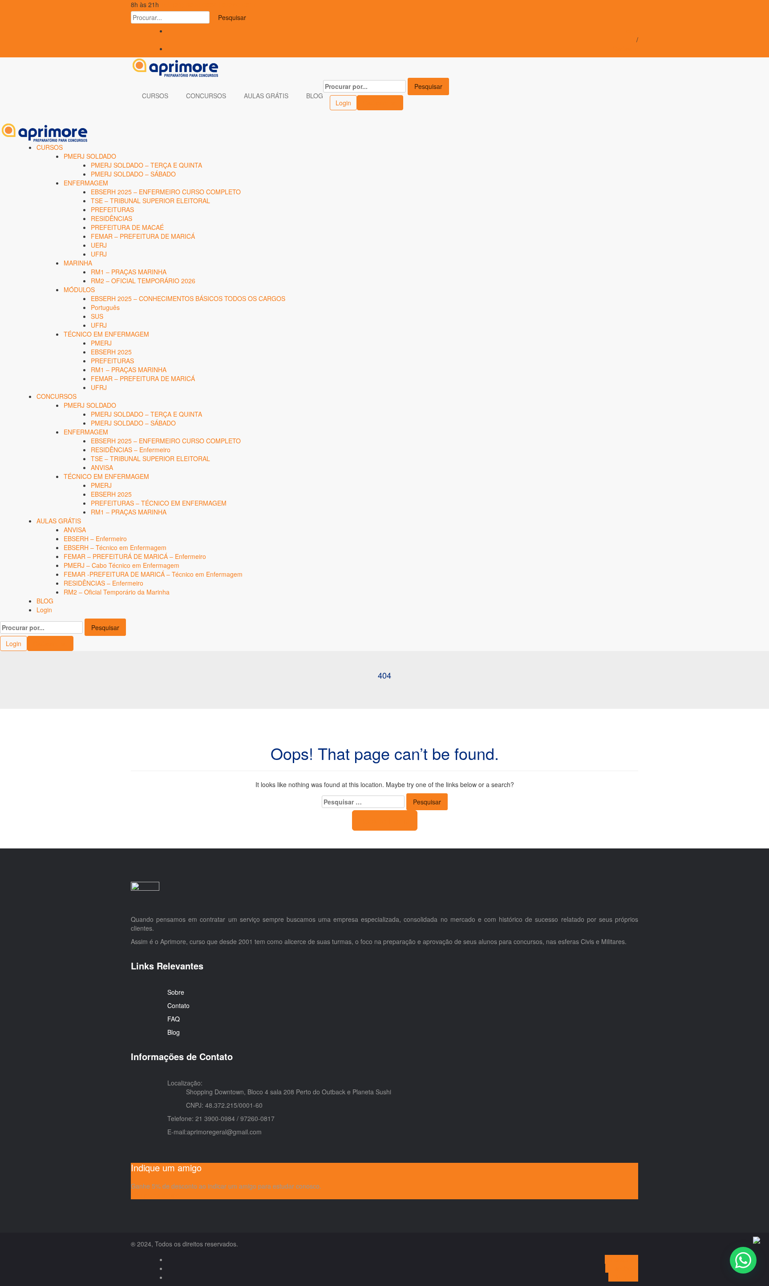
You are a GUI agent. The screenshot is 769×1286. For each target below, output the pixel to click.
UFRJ (99, 253)
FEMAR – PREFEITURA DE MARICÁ (143, 236)
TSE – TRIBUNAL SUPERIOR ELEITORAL (150, 200)
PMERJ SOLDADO (90, 156)
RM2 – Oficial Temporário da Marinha (117, 591)
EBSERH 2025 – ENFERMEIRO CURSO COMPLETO (166, 191)
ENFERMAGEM (86, 182)
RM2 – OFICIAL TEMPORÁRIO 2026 (143, 280)
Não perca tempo (155, 1194)
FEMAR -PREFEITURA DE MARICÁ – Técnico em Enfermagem (153, 574)
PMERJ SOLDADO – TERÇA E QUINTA (146, 165)
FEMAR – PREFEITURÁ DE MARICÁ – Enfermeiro (135, 556)
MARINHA (78, 262)
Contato (178, 1005)
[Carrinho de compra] (325, 101)
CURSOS (156, 95)
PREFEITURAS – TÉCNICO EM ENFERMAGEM (159, 502)
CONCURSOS (207, 95)
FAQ (173, 1018)
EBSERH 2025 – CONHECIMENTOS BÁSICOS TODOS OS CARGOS (188, 298)
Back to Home (385, 820)
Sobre (175, 992)
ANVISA (102, 467)
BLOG (314, 95)
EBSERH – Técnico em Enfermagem (115, 547)
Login (630, 30)
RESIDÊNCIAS (111, 218)
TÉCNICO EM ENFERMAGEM (106, 334)
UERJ (99, 245)
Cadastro (625, 48)
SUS (97, 316)
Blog (173, 1032)
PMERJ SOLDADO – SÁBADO (133, 173)
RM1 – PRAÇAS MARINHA (128, 271)
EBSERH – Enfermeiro (95, 538)
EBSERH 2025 (111, 351)
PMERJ (101, 342)
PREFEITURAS (112, 209)
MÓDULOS (79, 289)
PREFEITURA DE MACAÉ (127, 227)
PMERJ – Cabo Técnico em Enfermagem (121, 565)
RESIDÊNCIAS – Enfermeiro (130, 449)
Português (105, 307)
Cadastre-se (380, 102)
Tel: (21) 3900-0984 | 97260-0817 (208, 4)
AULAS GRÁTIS (267, 95)
